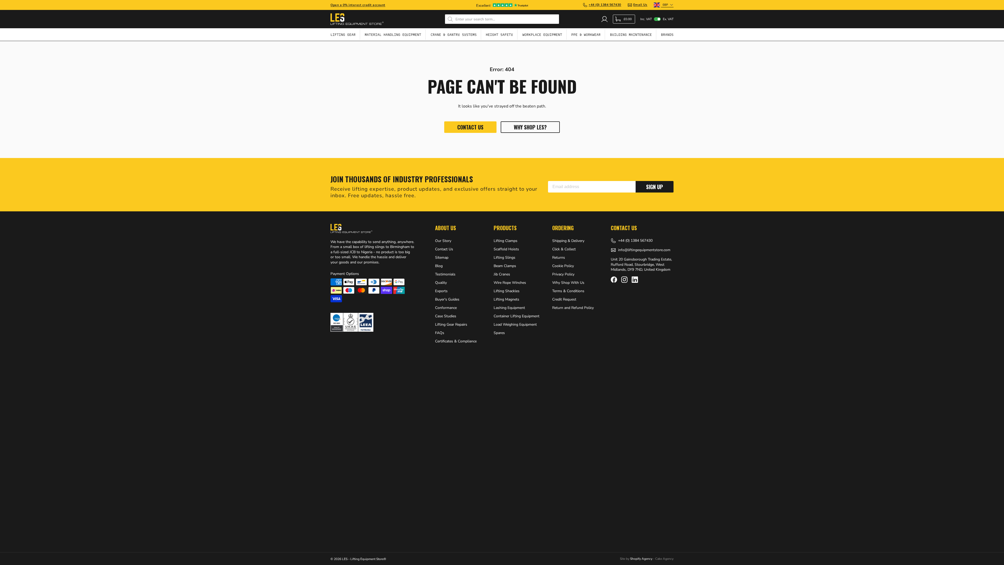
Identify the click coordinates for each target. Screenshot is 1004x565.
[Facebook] (614, 279)
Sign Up (654, 187)
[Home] (357, 19)
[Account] (604, 19)
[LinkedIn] (635, 279)
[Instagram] (624, 279)
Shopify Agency (641, 559)
